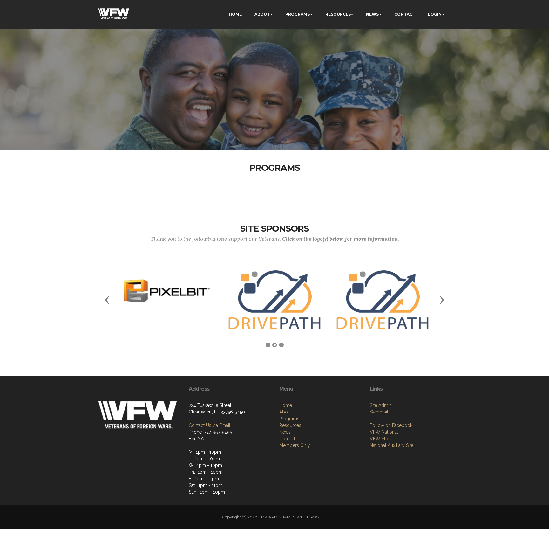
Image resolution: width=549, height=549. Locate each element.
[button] (107, 299)
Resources (290, 425)
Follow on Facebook (391, 425)
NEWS (372, 14)
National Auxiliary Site (391, 445)
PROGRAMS (297, 14)
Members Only (294, 445)
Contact (287, 438)
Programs (289, 418)
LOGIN (435, 14)
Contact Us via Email (209, 425)
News (285, 431)
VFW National (384, 431)
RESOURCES (338, 14)
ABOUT (262, 14)
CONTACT (404, 14)
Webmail (379, 411)
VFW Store (381, 438)
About (285, 411)
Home (285, 405)
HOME (235, 14)
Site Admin (381, 405)
